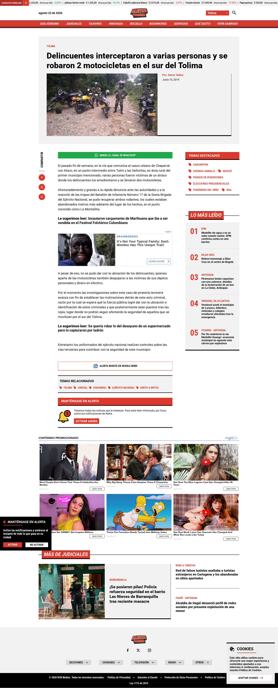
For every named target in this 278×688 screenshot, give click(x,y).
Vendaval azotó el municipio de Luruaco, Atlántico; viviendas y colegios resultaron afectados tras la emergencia (217, 311)
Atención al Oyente (148, 677)
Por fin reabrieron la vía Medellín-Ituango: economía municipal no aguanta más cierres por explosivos (217, 339)
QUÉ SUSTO (202, 23)
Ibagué (227, 171)
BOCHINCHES (158, 23)
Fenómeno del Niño (206, 189)
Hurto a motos (149, 387)
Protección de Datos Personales (181, 677)
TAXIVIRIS (95, 23)
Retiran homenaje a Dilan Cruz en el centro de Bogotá (217, 260)
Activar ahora (86, 421)
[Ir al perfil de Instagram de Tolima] (149, 650)
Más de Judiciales (66, 554)
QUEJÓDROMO (49, 23)
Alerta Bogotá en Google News (118, 365)
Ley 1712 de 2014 (139, 683)
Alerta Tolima (175, 75)
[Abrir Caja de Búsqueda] (234, 12)
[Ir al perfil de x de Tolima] (138, 650)
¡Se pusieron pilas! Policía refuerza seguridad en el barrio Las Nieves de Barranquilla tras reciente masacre (137, 594)
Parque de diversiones (208, 177)
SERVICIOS (181, 23)
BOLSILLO (136, 23)
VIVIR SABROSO (227, 23)
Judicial (83, 387)
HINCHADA (116, 23)
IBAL (229, 189)
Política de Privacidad (119, 677)
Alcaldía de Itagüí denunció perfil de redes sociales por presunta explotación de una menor (206, 607)
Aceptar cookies (248, 677)
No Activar (36, 544)
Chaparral (100, 387)
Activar (12, 544)
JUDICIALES (74, 23)
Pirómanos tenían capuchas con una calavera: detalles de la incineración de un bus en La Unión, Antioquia (217, 283)
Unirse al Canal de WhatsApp (118, 155)
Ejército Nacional (123, 387)
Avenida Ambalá (204, 171)
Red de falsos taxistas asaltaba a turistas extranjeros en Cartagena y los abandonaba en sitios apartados (207, 574)
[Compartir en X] (42, 187)
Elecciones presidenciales (211, 183)
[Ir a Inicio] (139, 13)
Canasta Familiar (12, 3)
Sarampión (200, 164)
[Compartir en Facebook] (42, 177)
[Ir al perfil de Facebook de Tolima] (128, 650)
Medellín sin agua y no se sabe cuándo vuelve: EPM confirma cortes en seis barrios (216, 237)
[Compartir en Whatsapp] (42, 197)
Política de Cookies (250, 670)
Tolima (68, 387)
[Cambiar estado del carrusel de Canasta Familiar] (26, 3)
